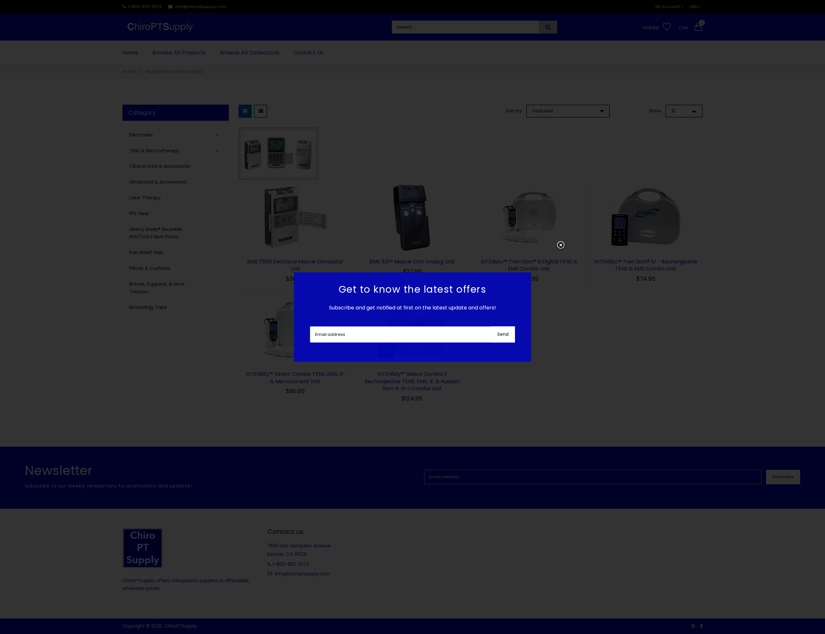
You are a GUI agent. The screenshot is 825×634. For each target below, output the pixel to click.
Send (503, 334)
